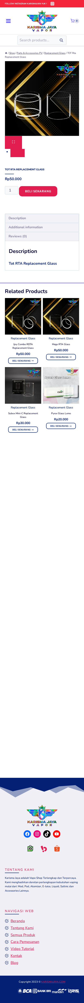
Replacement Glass (23, 338)
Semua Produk (23, 934)
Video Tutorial (22, 948)
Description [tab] (17, 218)
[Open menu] (8, 21)
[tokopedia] (28, 849)
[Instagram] (52, 3)
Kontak (16, 955)
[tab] (17, 153)
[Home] (6, 53)
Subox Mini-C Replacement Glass (23, 415)
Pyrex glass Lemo (61, 413)
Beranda (18, 920)
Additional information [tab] (26, 227)
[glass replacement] (42, 98)
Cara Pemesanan (25, 941)
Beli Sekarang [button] (21, 360)
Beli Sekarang (38, 191)
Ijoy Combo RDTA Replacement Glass (23, 346)
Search (62, 40)
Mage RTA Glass (61, 344)
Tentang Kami (22, 927)
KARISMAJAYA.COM (53, 982)
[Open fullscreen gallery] (13, 142)
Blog (14, 962)
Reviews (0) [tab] (18, 236)
